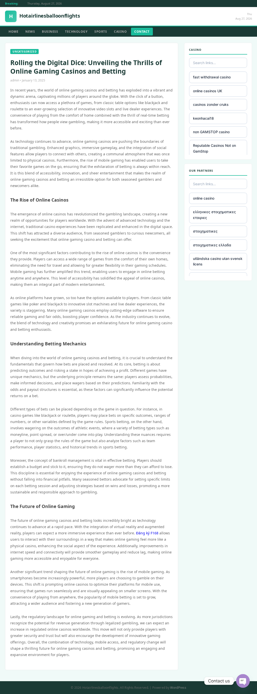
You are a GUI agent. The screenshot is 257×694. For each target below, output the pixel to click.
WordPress (178, 687)
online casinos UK (207, 91)
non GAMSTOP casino (211, 132)
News (30, 31)
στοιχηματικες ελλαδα (212, 245)
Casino (120, 31)
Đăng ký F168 (147, 533)
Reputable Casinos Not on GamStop (214, 148)
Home (13, 31)
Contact (142, 31)
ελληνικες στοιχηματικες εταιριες (214, 214)
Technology (76, 31)
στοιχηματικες (205, 231)
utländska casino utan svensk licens (217, 261)
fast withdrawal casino (212, 77)
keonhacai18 (203, 118)
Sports (100, 31)
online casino (203, 198)
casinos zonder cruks (211, 104)
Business (50, 31)
